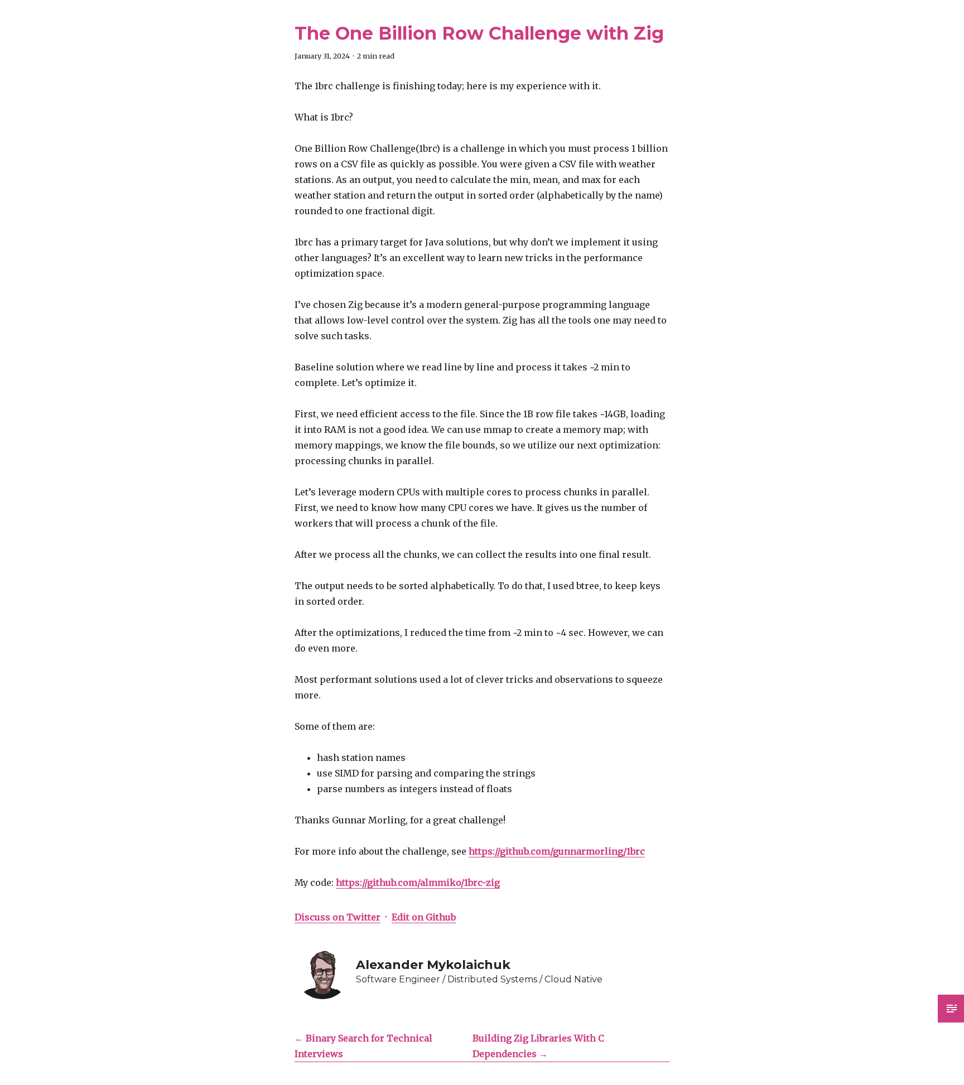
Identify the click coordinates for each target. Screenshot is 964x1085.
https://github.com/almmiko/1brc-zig (418, 882)
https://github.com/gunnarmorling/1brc (557, 851)
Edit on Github (424, 917)
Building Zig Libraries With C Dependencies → (538, 1046)
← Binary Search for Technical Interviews (363, 1046)
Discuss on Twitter (337, 917)
